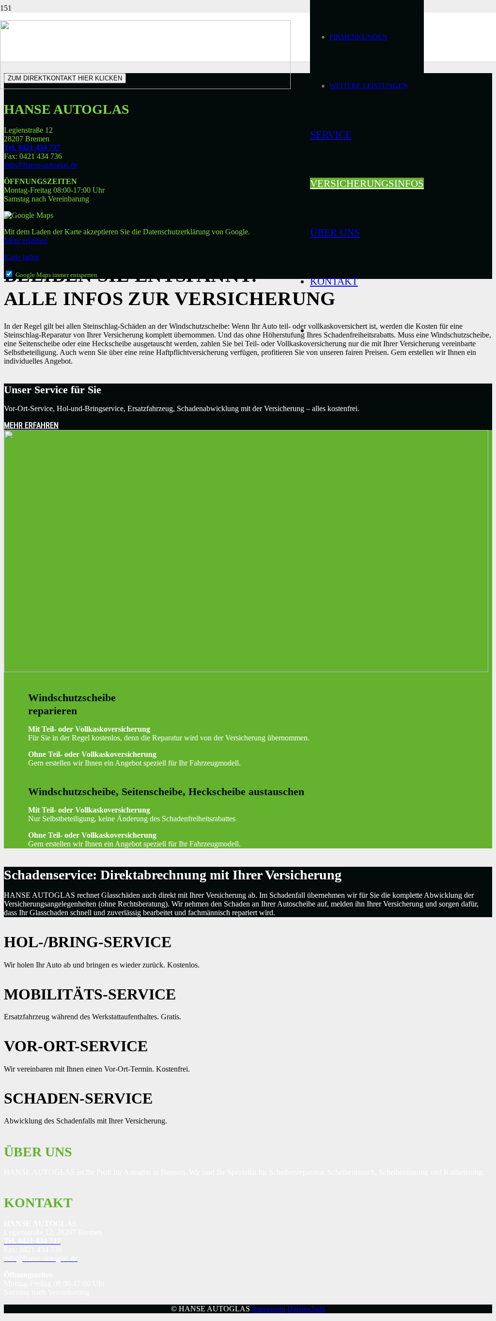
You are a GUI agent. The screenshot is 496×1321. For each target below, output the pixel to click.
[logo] (145, 86)
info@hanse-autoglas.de (41, 165)
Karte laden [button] (21, 257)
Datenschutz (306, 1309)
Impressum (268, 1309)
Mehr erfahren (25, 240)
